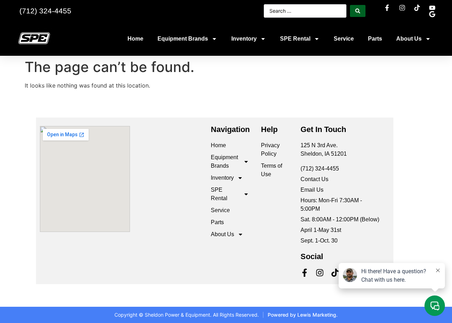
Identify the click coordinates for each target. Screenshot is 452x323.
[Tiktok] (335, 273)
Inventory (244, 39)
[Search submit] (357, 11)
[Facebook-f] (305, 273)
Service (344, 39)
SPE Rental (295, 39)
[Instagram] (320, 273)
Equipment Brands (182, 39)
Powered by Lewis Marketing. (303, 315)
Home (135, 39)
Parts (375, 39)
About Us (409, 39)
